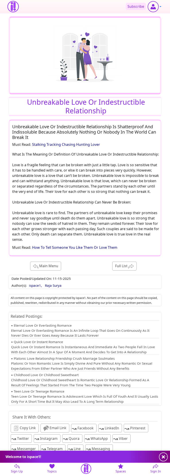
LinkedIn (109, 428)
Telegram (52, 449)
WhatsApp (96, 438)
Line (74, 449)
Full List (121, 265)
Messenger (23, 449)
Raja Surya (53, 285)
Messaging (98, 449)
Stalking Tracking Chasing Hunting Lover (66, 144)
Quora (71, 438)
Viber (120, 438)
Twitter (20, 438)
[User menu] (154, 6)
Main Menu (48, 265)
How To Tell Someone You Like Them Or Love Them (74, 247)
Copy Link (27, 427)
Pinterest (134, 428)
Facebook (83, 428)
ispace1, (36, 285)
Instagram (46, 438)
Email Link (57, 427)
